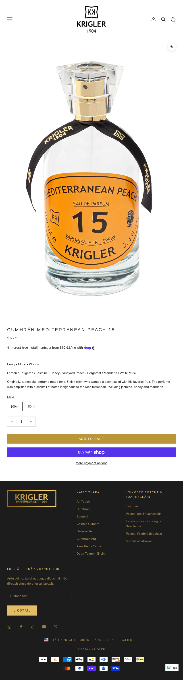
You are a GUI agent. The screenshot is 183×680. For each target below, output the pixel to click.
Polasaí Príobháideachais (144, 533)
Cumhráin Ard (86, 539)
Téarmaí (132, 506)
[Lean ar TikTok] (32, 626)
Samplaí (82, 516)
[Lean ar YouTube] (44, 626)
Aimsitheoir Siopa (89, 546)
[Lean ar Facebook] (21, 626)
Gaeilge (128, 640)
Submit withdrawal (139, 541)
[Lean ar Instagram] (9, 626)
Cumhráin (83, 509)
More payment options (91, 463)
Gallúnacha (85, 531)
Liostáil (22, 610)
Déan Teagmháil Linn (91, 553)
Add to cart (91, 439)
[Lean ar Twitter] (56, 626)
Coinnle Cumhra (88, 524)
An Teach (83, 501)
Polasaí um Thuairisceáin (144, 513)
